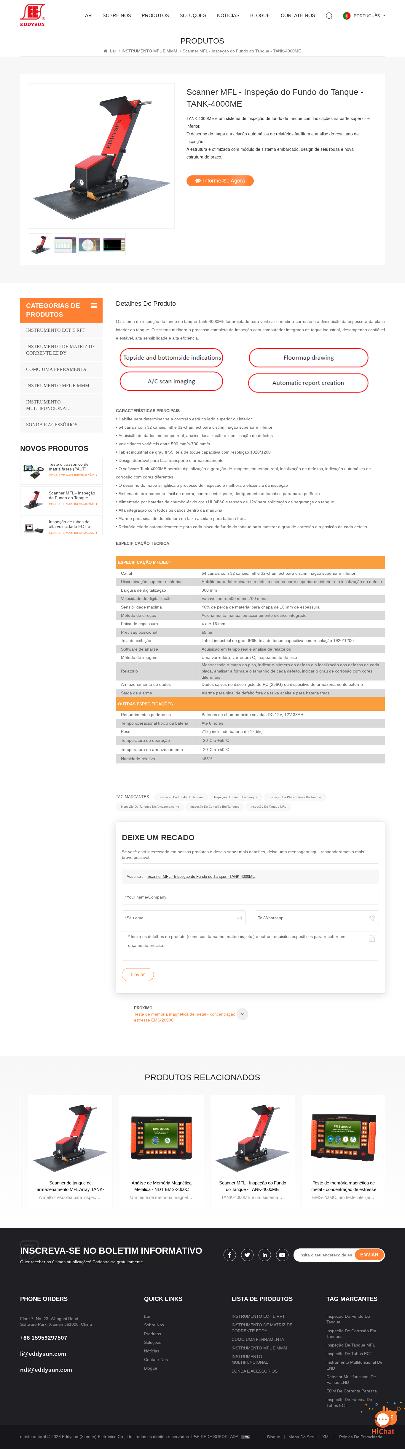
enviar (369, 1254)
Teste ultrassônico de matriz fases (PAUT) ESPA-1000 (69, 466)
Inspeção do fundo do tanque (181, 797)
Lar (87, 15)
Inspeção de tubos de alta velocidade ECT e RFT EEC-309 (69, 524)
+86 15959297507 (43, 1338)
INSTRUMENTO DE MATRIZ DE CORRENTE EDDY (60, 350)
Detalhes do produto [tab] (146, 304)
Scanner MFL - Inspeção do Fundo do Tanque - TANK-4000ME (201, 876)
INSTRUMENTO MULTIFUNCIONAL (47, 405)
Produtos (155, 15)
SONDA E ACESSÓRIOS (51, 424)
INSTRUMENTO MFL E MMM (57, 385)
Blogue (260, 15)
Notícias (228, 15)
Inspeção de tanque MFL (268, 806)
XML (326, 1436)
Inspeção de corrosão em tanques (214, 806)
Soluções (193, 15)
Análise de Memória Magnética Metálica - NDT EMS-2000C (157, 1186)
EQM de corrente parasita (351, 1391)
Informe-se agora (224, 181)
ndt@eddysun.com (46, 1370)
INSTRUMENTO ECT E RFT (55, 330)
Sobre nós (117, 15)
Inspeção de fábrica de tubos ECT (349, 1402)
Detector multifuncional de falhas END (351, 1379)
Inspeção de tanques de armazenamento (150, 806)
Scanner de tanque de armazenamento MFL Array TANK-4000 (65, 1186)
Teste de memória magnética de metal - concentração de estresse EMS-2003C (339, 1186)
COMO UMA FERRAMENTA (56, 369)
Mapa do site (301, 1436)
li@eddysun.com (43, 1354)
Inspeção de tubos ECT (349, 1353)
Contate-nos (298, 15)
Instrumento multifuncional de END (354, 1365)
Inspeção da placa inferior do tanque (295, 797)
